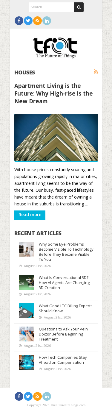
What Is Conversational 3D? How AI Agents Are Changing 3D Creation (64, 282)
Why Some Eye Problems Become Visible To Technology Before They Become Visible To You (66, 251)
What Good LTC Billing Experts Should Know (66, 308)
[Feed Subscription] (96, 71)
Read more (30, 214)
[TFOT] (56, 46)
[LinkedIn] (46, 20)
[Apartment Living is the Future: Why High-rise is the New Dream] (56, 138)
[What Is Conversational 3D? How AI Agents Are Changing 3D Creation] (26, 282)
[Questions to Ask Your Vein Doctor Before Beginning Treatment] (26, 334)
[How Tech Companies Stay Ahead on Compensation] (26, 362)
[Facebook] (19, 20)
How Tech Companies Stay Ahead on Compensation (63, 360)
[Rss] (37, 20)
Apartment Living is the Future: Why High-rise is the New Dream (53, 93)
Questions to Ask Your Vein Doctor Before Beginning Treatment (63, 334)
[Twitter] (28, 20)
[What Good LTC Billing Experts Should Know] (26, 310)
